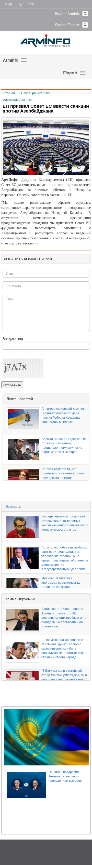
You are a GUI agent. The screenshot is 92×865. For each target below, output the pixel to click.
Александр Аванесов (18, 100)
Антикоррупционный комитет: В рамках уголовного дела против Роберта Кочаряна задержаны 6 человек (63, 414)
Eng (30, 3)
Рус (20, 3)
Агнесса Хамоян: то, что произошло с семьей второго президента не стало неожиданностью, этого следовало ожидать (63, 477)
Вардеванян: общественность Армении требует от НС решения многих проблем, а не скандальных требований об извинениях (63, 617)
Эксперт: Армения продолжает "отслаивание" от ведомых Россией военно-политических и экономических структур (64, 522)
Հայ (8, 3)
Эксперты (13, 506)
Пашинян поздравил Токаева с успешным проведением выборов (65, 776)
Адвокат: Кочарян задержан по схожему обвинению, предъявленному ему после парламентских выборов (64, 445)
